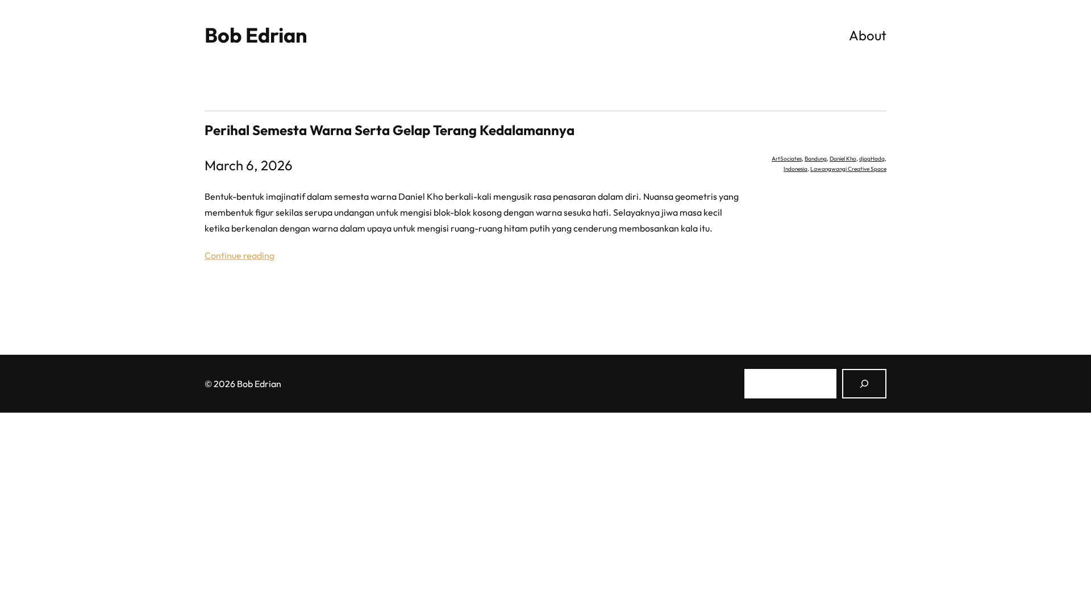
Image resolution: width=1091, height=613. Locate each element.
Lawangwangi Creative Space (848, 169)
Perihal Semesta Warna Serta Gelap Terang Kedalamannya (389, 129)
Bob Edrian (256, 35)
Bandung (816, 158)
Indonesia (795, 169)
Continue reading (239, 255)
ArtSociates (787, 158)
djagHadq (872, 158)
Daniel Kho (843, 158)
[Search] (864, 383)
